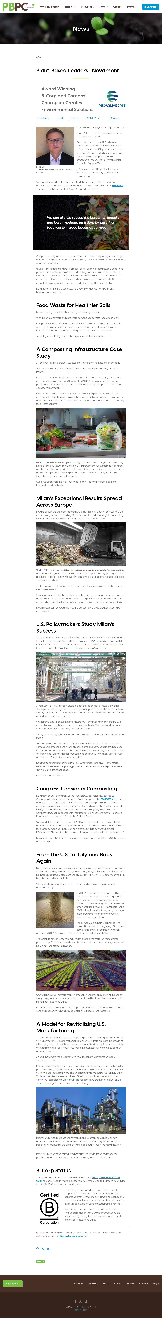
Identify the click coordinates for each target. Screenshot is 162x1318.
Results (60, 118)
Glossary (93, 1283)
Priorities (69, 6)
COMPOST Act (94, 118)
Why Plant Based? (49, 6)
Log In (156, 1283)
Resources (86, 6)
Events (131, 6)
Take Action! (150, 6)
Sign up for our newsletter (74, 1236)
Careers (130, 1283)
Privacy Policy (81, 1310)
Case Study (43, 118)
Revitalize (115, 118)
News (102, 6)
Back (41, 1261)
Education (75, 118)
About (116, 6)
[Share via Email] (48, 1248)
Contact (143, 1283)
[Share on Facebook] (37, 1248)
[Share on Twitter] (42, 1248)
